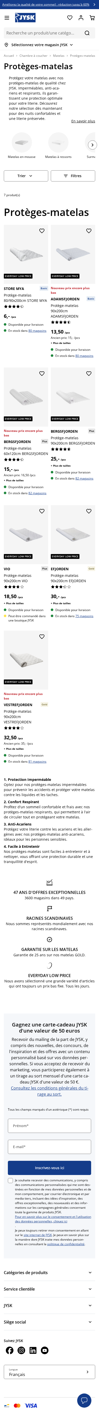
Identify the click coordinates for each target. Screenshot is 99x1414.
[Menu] (7, 17)
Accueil (9, 55)
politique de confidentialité (66, 1244)
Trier (22, 175)
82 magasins (37, 493)
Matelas (58, 55)
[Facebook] (9, 1351)
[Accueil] (25, 17)
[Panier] (92, 17)
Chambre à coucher (33, 55)
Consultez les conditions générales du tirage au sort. (49, 1091)
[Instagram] (21, 1351)
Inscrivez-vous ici (49, 1167)
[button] (84, 1400)
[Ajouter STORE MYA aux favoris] (42, 231)
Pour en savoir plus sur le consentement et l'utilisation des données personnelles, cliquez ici (53, 1219)
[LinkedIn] (33, 1351)
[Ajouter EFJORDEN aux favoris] (89, 511)
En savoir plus (83, 121)
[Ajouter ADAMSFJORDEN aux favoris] (89, 231)
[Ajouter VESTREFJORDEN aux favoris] (42, 637)
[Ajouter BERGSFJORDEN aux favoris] (42, 374)
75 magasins (84, 616)
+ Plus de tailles (61, 343)
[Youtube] (45, 1351)
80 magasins (37, 330)
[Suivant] (92, 145)
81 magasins (37, 761)
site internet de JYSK (38, 1235)
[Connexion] (81, 17)
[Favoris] (70, 17)
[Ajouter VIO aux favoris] (42, 511)
